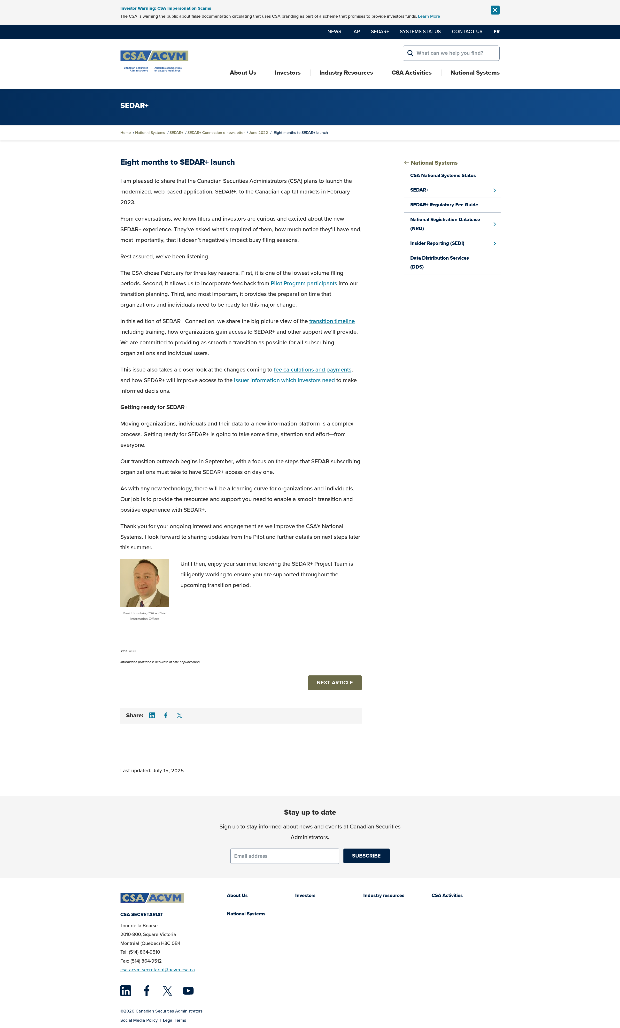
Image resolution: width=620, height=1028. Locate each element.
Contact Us (467, 31)
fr (497, 31)
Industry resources (383, 895)
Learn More (429, 16)
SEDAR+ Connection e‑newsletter (216, 132)
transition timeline (332, 321)
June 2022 (258, 132)
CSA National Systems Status (443, 175)
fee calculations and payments (312, 369)
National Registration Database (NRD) (445, 224)
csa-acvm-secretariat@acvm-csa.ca (157, 969)
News (334, 31)
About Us (243, 72)
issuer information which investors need (284, 380)
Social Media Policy (139, 1020)
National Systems (475, 72)
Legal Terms (174, 1020)
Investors (288, 72)
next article (335, 683)
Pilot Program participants (304, 283)
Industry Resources (346, 72)
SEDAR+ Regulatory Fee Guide (444, 204)
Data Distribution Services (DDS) (439, 262)
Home (125, 132)
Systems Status (420, 31)
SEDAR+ (380, 31)
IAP (356, 31)
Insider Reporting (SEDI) (437, 243)
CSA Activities (412, 72)
